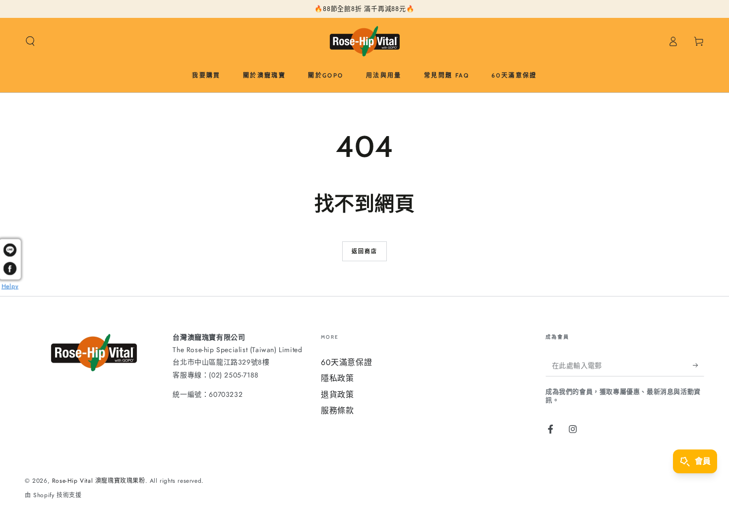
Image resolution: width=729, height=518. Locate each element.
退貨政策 (337, 394)
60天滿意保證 (346, 362)
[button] (30, 41)
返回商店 (365, 251)
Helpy (9, 285)
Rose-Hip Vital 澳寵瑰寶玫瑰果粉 (98, 480)
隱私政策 (337, 378)
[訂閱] (698, 365)
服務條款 (337, 410)
